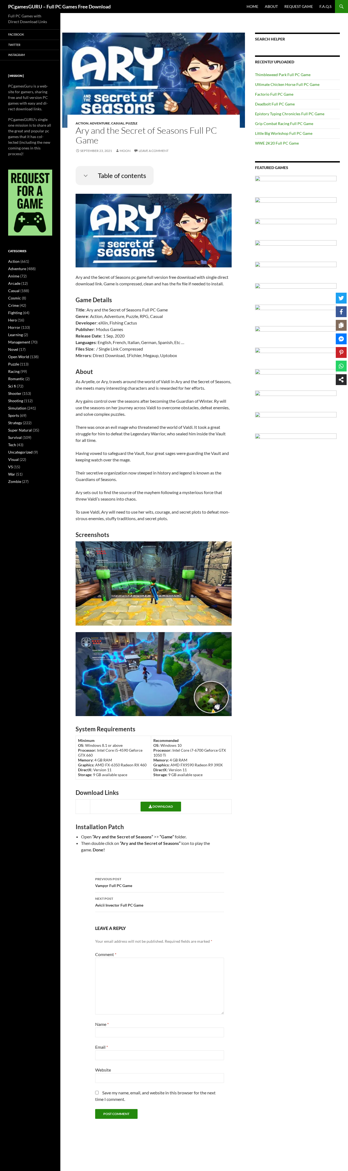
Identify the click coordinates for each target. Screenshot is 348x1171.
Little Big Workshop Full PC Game (283, 133)
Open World (18, 356)
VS (10, 466)
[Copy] (341, 325)
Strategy (15, 422)
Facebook (16, 34)
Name (102, 1024)
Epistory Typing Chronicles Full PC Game (289, 113)
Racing (14, 371)
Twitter (14, 44)
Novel (13, 349)
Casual (117, 123)
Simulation (17, 408)
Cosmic (14, 298)
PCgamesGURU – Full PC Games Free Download (59, 7)
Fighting (15, 312)
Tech (12, 444)
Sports (13, 415)
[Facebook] (341, 311)
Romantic (16, 378)
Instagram (16, 55)
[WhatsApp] (341, 366)
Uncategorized (20, 452)
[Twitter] (341, 298)
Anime (13, 276)
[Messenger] (341, 338)
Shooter (14, 393)
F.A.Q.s (325, 6)
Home (252, 6)
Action (82, 123)
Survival (15, 437)
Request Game (298, 6)
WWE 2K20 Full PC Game (277, 143)
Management (19, 342)
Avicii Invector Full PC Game (119, 902)
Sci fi (12, 386)
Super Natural (20, 430)
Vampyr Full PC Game (113, 882)
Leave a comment (154, 151)
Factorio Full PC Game (274, 94)
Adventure (100, 123)
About (271, 6)
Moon (125, 151)
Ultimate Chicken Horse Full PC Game (287, 84)
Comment (105, 954)
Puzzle (132, 123)
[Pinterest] (341, 352)
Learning (15, 334)
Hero (12, 320)
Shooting (15, 400)
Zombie (14, 481)
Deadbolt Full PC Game (275, 104)
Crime (13, 305)
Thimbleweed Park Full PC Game (282, 74)
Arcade (14, 283)
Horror (14, 327)
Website (103, 1069)
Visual (13, 459)
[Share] (341, 379)
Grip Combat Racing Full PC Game (284, 123)
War (11, 474)
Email (101, 1047)
